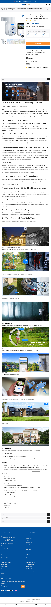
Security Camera (29, 538)
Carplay (27, 540)
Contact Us (3, 571)
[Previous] (3, 26)
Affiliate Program (4, 566)
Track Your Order (5, 557)
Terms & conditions (30, 564)
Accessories (28, 547)
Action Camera (29, 544)
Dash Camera (29, 542)
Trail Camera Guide (5, 560)
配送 (27, 26)
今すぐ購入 (38, 47)
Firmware (28, 557)
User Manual (29, 568)
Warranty (28, 560)
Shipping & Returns (30, 562)
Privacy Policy (29, 566)
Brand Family (4, 564)
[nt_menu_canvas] (9, 4)
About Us (3, 573)
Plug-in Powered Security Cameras (9, 8)
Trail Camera (29, 536)
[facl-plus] (32, 40)
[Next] (23, 26)
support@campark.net (36, 470)
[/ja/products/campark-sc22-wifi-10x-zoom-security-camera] (36, 40)
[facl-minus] (27, 40)
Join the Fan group (30, 571)
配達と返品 (30, 58)
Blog (2, 568)
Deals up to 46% (29, 549)
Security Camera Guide (6, 562)
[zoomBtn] (22, 36)
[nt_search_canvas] (43, 5)
